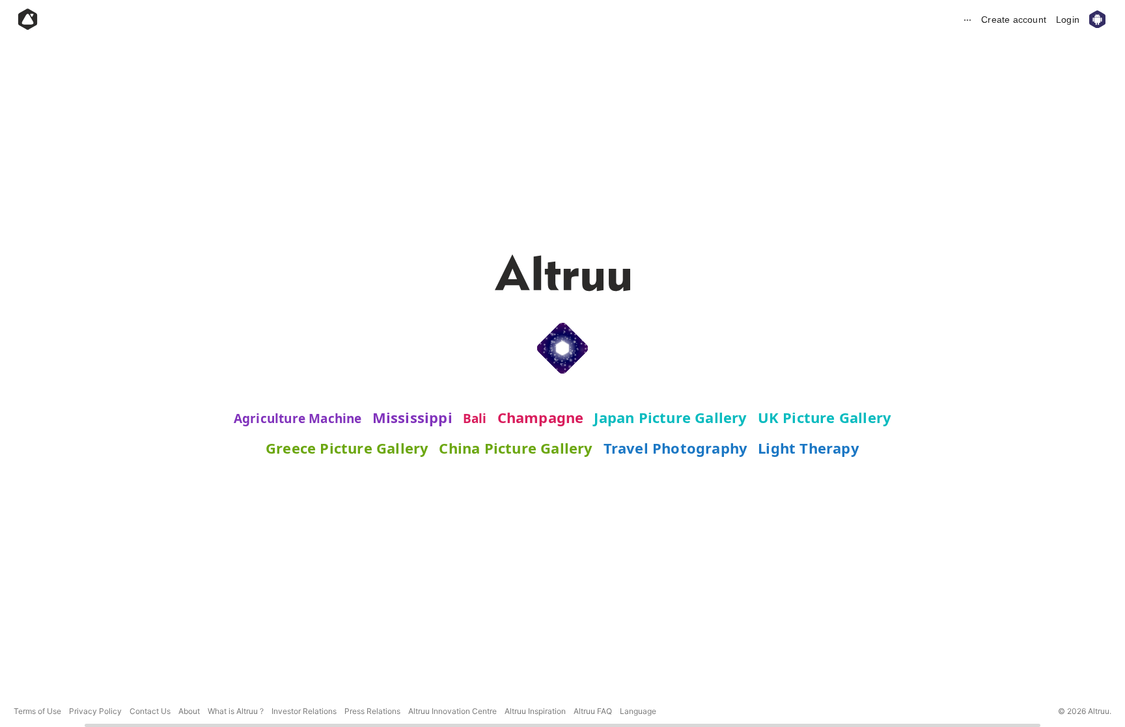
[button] (638, 711)
